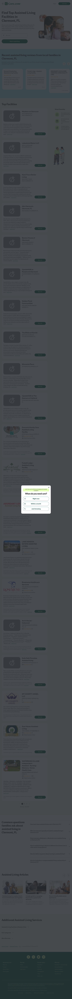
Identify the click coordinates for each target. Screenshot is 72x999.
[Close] (49, 487)
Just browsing (36, 509)
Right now (36, 499)
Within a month (36, 504)
